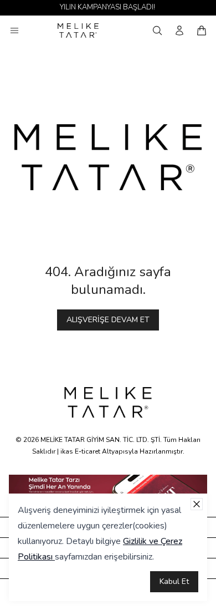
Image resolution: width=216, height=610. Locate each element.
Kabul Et (174, 581)
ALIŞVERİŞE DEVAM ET (108, 319)
